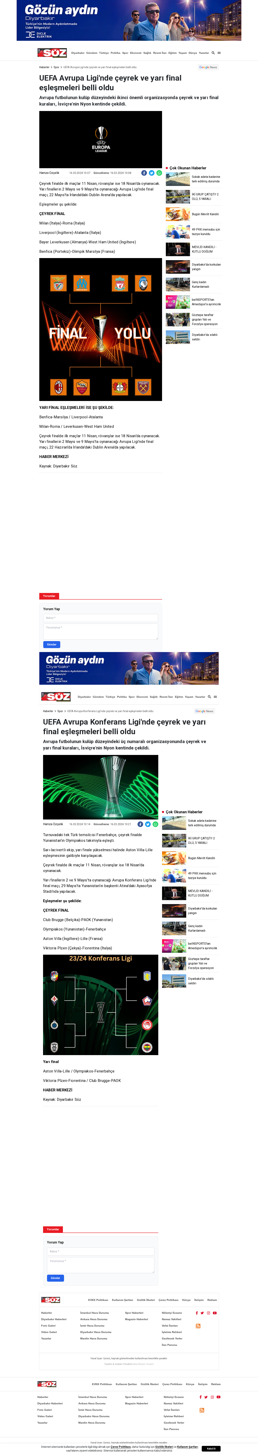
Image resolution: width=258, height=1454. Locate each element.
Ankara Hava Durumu (93, 1319)
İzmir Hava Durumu (92, 1325)
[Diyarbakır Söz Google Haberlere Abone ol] (208, 67)
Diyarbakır (77, 52)
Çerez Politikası (168, 1299)
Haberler (44, 67)
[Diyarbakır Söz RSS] (198, 1326)
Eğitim (172, 52)
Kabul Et (211, 1448)
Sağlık (147, 52)
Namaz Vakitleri (171, 1319)
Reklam (212, 1299)
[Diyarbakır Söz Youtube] (215, 1313)
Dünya (193, 52)
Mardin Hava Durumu (93, 1338)
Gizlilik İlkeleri (146, 1299)
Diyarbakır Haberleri (53, 1319)
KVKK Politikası (98, 1299)
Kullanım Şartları (122, 1299)
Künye (186, 1299)
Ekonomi (135, 52)
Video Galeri (49, 1332)
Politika (115, 52)
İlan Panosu (169, 1344)
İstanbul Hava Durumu (94, 1312)
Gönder (51, 644)
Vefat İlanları (170, 1325)
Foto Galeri (48, 1325)
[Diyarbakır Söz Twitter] (202, 1313)
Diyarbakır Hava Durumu (95, 1332)
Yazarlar (204, 52)
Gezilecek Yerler (172, 1338)
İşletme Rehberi (172, 1332)
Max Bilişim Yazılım (143, 1364)
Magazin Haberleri (136, 1319)
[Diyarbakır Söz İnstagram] (208, 1313)
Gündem (91, 52)
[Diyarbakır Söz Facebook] (197, 1313)
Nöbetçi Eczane (172, 1312)
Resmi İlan (160, 52)
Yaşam (182, 52)
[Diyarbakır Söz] (52, 53)
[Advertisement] (100, 503)
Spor (125, 52)
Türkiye (104, 52)
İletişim (199, 1299)
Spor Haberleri (134, 1312)
